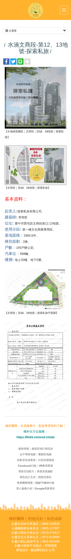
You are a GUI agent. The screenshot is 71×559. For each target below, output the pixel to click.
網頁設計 (22, 550)
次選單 (12, 30)
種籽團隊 (35, 10)
